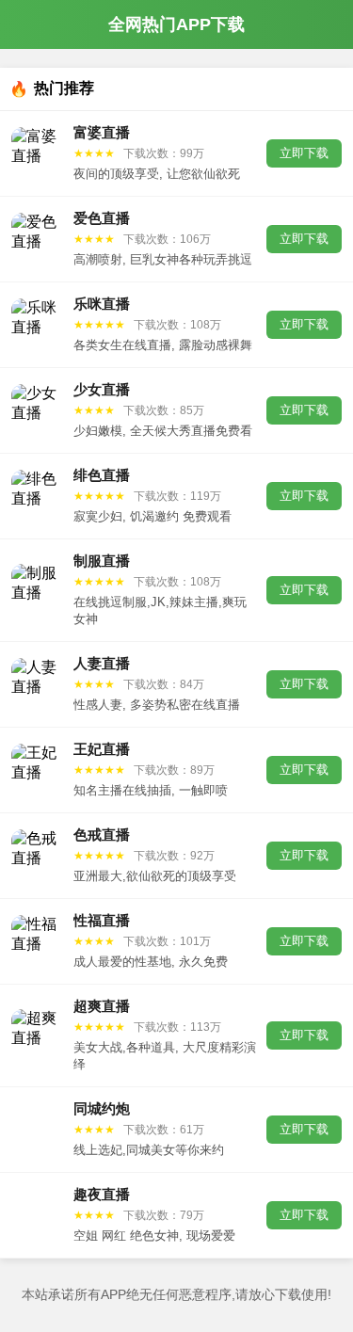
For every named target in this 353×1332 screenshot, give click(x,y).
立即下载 (304, 153)
